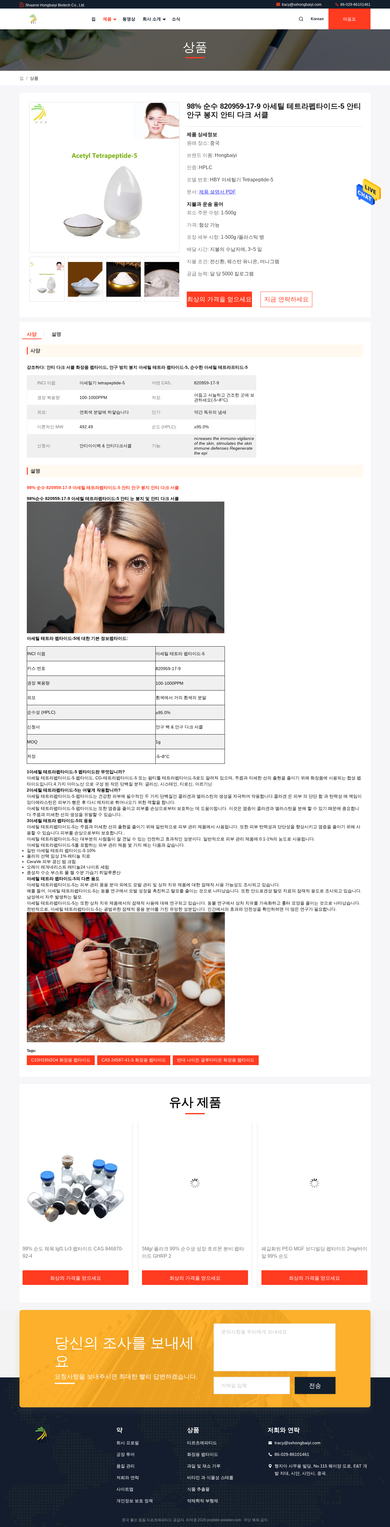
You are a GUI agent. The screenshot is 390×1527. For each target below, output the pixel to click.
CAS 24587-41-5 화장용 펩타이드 (133, 1059)
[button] (178, 281)
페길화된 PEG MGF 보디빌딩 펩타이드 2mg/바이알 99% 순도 (195, 1252)
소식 (176, 18)
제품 (108, 18)
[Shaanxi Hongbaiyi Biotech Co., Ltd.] (39, 19)
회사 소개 (152, 18)
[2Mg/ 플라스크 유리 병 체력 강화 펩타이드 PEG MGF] (314, 1183)
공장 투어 (125, 1454)
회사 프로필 (127, 1442)
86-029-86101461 (354, 4)
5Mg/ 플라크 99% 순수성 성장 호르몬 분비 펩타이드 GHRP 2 (74, 1252)
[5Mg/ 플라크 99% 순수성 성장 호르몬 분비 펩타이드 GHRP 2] (76, 1183)
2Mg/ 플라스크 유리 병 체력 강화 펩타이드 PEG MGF (312, 1252)
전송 (315, 1385)
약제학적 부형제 (202, 1500)
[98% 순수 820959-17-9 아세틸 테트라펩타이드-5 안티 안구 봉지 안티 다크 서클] (104, 177)
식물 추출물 (198, 1489)
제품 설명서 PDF (217, 191)
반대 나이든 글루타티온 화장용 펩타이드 (215, 1059)
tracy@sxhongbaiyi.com (302, 4)
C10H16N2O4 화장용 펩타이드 (60, 1059)
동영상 (128, 18)
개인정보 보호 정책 (134, 1500)
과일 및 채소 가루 (204, 1466)
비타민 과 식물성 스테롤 (210, 1477)
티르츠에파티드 (202, 1442)
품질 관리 (125, 1466)
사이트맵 (124, 1489)
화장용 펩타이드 (202, 1454)
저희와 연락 (127, 1477)
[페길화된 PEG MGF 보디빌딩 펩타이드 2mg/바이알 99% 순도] (195, 1183)
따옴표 (349, 18)
